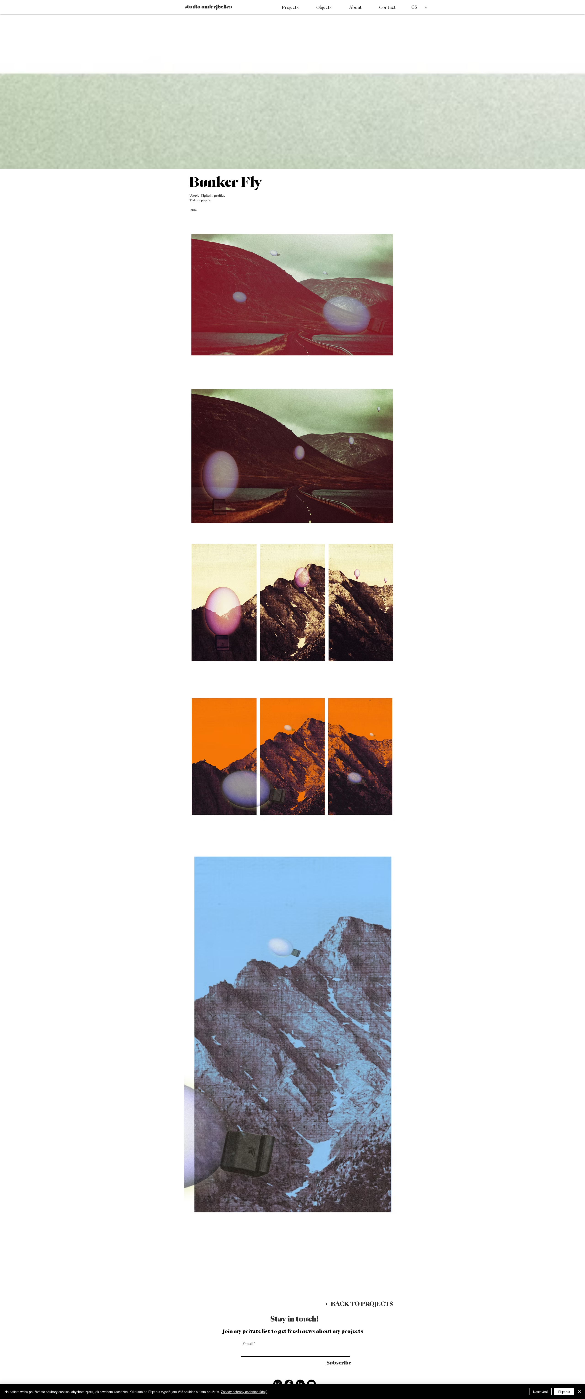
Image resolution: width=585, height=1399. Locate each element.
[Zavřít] (579, 1391)
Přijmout (564, 1391)
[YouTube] (311, 1384)
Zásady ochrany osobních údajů (244, 1391)
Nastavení (540, 1391)
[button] (359, 1303)
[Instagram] (277, 1384)
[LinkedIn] (300, 1384)
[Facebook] (289, 1384)
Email (247, 1344)
